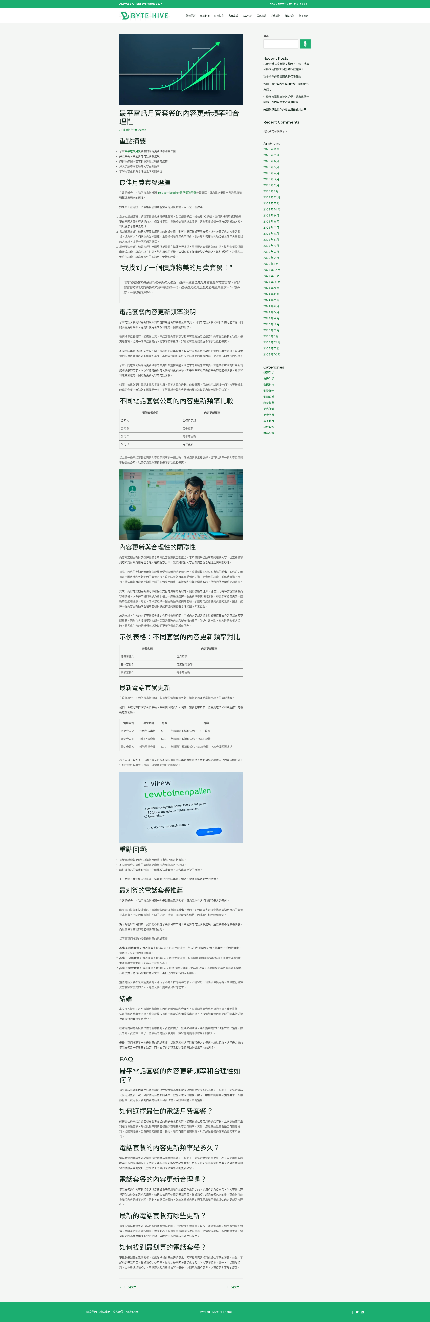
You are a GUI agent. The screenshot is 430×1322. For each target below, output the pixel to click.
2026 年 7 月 (271, 155)
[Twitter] (357, 1312)
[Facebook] (352, 1312)
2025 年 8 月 (271, 221)
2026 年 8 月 (271, 149)
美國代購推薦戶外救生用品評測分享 (284, 109)
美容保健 (247, 15)
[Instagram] (362, 1312)
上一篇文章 (128, 1287)
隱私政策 (118, 1311)
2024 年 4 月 (271, 318)
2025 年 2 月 (271, 257)
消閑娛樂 (268, 396)
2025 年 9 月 (271, 215)
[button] (289, 4)
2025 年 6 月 (271, 233)
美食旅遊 (261, 15)
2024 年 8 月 (271, 294)
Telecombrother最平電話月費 (177, 192)
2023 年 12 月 (271, 342)
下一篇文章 (234, 1287)
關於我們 (91, 1311)
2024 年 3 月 (271, 324)
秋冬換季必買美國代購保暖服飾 (282, 76)
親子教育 (303, 15)
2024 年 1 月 (271, 336)
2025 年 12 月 (271, 197)
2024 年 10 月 (272, 282)
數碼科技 (205, 15)
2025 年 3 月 (271, 251)
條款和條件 (133, 1311)
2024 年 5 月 (271, 312)
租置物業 (268, 402)
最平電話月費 (133, 151)
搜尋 (266, 36)
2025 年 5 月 (271, 239)
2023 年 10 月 (272, 354)
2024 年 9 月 (271, 288)
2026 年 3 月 (271, 179)
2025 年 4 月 (271, 245)
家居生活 (233, 15)
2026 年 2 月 (271, 185)
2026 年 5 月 (271, 167)
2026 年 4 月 (271, 173)
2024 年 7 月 (271, 300)
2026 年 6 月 (271, 161)
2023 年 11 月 (271, 348)
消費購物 (275, 15)
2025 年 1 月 (270, 264)
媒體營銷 (191, 15)
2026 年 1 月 (270, 191)
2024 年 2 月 (271, 330)
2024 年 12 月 (271, 270)
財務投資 (219, 15)
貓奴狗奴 (289, 15)
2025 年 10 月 (271, 209)
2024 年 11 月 (271, 276)
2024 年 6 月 (271, 306)
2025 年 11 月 (271, 203)
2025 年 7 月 (271, 227)
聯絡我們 (104, 1311)
